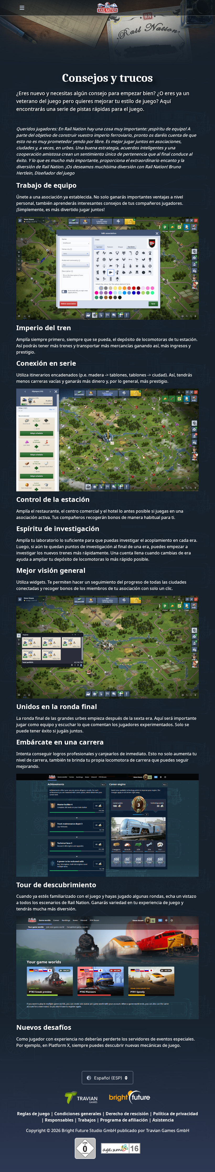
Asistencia (163, 1120)
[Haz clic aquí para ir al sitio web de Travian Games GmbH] (80, 1097)
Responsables (59, 1120)
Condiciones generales (77, 1114)
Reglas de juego (33, 1114)
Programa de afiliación (124, 1120)
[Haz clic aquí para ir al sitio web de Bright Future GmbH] (129, 1097)
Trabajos (87, 1120)
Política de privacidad (175, 1114)
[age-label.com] (120, 1148)
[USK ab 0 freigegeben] (85, 1148)
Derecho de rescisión (127, 1114)
